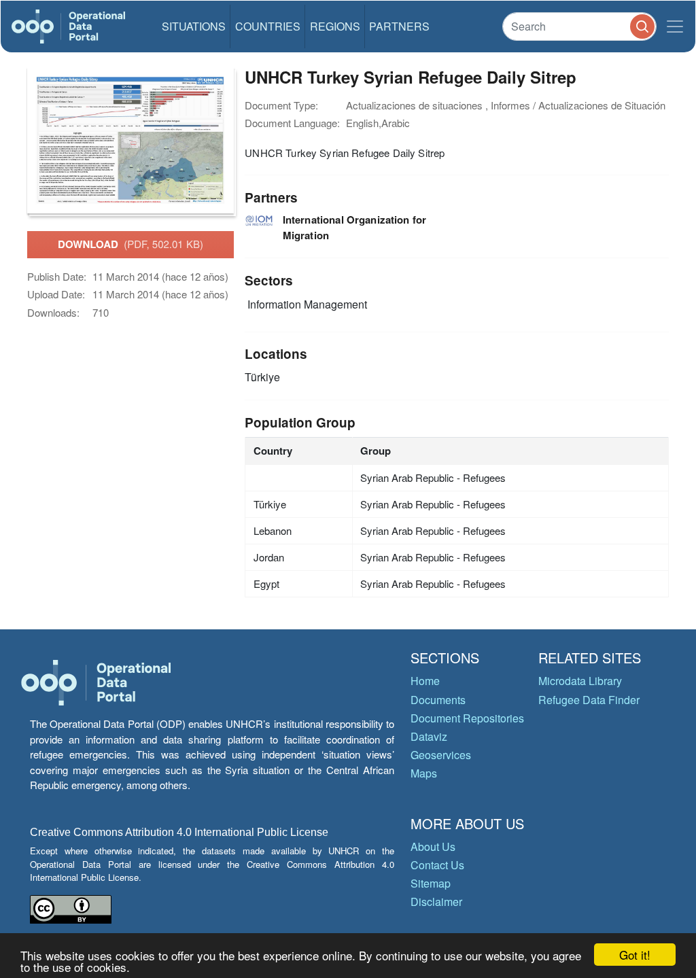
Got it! (634, 954)
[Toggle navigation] (675, 26)
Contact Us (437, 865)
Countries (267, 26)
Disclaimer (436, 901)
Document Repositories (467, 718)
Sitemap (431, 883)
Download (130, 244)
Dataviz (429, 736)
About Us (433, 846)
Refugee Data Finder (589, 700)
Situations (194, 26)
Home (425, 680)
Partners (399, 26)
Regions (335, 26)
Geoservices (441, 755)
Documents (438, 700)
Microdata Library (580, 680)
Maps (424, 773)
